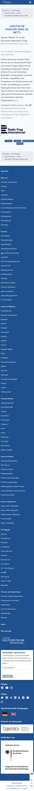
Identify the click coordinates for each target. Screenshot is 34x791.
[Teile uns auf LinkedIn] (15, 698)
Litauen (3, 345)
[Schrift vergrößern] (31, 780)
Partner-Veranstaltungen (10, 478)
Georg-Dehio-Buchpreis (9, 510)
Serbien (3, 366)
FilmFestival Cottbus (8, 283)
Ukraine (3, 383)
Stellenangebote (6, 203)
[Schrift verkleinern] (31, 783)
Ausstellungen (6, 244)
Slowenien (4, 375)
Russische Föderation (8, 362)
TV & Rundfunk (6, 300)
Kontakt (24, 788)
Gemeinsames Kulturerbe (10, 600)
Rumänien (4, 358)
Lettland (4, 341)
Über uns (4, 178)
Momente (4, 542)
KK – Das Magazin (7, 568)
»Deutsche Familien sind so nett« (15, 105)
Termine (4, 232)
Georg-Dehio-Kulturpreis (10, 506)
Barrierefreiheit (17, 783)
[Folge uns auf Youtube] (7, 688)
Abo (2, 572)
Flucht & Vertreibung (8, 609)
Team (3, 191)
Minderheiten (5, 605)
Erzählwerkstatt (6, 274)
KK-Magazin (5, 530)
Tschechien (8, 141)
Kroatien (4, 336)
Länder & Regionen (8, 306)
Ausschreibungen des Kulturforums (13, 208)
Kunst (3, 428)
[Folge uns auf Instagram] (12, 688)
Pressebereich (6, 212)
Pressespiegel (6, 220)
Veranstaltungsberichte (9, 296)
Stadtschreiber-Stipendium (10, 514)
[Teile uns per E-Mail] (28, 698)
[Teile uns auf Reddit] (24, 698)
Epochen (4, 534)
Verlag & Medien (7, 399)
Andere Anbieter (7, 450)
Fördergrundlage (7, 474)
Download (4, 225)
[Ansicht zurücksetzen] (31, 786)
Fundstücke (5, 564)
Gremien (4, 186)
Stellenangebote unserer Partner (12, 486)
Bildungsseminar (7, 270)
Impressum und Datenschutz (17, 786)
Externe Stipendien (7, 523)
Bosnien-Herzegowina (9, 315)
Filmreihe (4, 278)
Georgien (4, 328)
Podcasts (4, 424)
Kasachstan (5, 332)
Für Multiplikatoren (13, 788)
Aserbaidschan (6, 311)
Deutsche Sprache (28, 141)
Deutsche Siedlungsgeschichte (12, 596)
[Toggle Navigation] (30, 2)
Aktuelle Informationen (9, 182)
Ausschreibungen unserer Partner (13, 491)
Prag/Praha (17, 141)
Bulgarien (4, 319)
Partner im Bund (7, 469)
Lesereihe (4, 257)
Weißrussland (6, 392)
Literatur (4, 411)
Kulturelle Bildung (7, 199)
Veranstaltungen (7, 240)
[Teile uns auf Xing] (11, 698)
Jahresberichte (6, 216)
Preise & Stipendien (8, 502)
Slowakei (4, 370)
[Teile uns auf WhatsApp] (2, 702)
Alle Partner (5, 465)
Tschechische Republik (9, 379)
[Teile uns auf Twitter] (3, 698)
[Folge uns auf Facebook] (3, 688)
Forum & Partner (7, 456)
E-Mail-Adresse (8, 667)
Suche (3, 624)
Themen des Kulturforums (11, 592)
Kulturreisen (5, 420)
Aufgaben (4, 195)
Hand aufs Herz (6, 551)
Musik (3, 433)
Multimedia (5, 437)
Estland (3, 324)
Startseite (4, 171)
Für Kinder (4, 441)
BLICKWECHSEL (7, 407)
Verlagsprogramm (7, 403)
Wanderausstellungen (9, 249)
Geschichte (5, 416)
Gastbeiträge (5, 613)
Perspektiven (5, 538)
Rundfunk (20, 143)
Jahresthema (5, 236)
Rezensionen (5, 446)
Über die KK (5, 577)
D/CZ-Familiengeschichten (10, 261)
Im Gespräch (5, 547)
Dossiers (4, 617)
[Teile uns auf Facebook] (7, 698)
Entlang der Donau (7, 495)
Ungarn (3, 388)
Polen (3, 353)
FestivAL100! (6, 266)
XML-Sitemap (6, 631)
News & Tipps (6, 581)
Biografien (4, 585)
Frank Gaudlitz (6, 519)
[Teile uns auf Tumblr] (19, 698)
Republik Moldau (7, 349)
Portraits (4, 555)
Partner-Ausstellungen (9, 482)
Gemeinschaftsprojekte (9, 461)
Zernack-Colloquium (8, 287)
